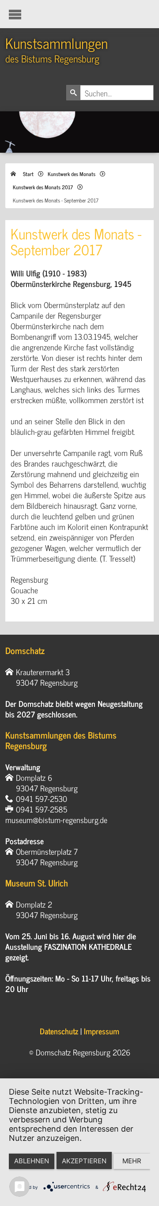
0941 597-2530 (41, 798)
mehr (131, 1161)
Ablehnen (31, 1161)
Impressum (101, 1030)
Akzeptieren (84, 1161)
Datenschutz (59, 1030)
